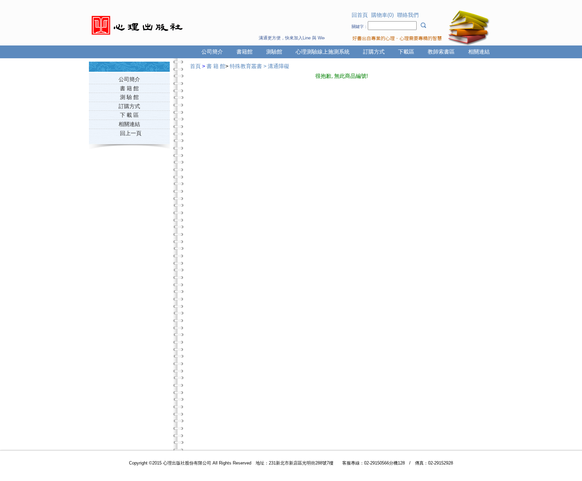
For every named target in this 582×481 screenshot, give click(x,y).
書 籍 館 (129, 88)
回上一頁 (130, 133)
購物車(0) (382, 15)
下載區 (406, 52)
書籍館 (244, 52)
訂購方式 (374, 52)
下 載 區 (129, 115)
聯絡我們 (408, 15)
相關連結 (479, 52)
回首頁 (360, 15)
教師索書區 (441, 52)
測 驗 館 (129, 97)
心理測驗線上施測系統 (323, 52)
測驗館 (274, 52)
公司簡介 (212, 52)
